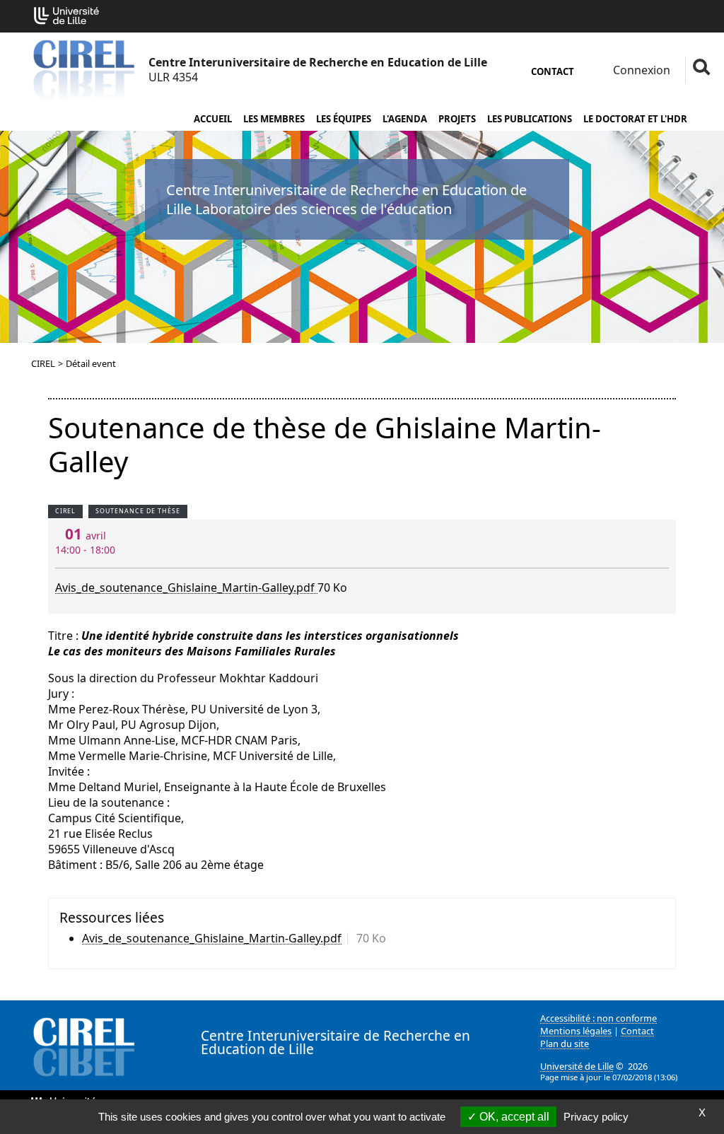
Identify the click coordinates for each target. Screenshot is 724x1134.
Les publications (529, 118)
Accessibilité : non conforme (598, 1018)
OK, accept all (513, 1117)
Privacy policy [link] (596, 1117)
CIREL (43, 363)
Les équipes (343, 118)
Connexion (640, 70)
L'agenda (405, 118)
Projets (457, 118)
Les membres (274, 118)
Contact (552, 71)
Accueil (213, 118)
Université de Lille (577, 1066)
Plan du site (564, 1043)
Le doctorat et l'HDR (635, 118)
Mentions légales (576, 1030)
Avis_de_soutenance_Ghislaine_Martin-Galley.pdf (186, 587)
